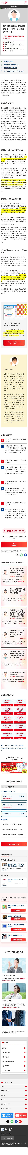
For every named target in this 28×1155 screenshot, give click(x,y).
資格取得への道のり (8, 61)
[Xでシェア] (16, 554)
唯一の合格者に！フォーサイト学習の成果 (14, 71)
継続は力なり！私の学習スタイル (11, 64)
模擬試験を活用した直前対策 (10, 68)
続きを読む (4, 870)
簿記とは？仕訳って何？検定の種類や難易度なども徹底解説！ (16, 865)
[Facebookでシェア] (25, 554)
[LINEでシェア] (21, 554)
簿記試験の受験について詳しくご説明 (16, 880)
